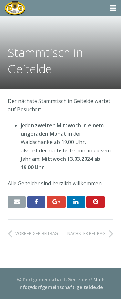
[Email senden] (17, 202)
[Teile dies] (36, 202)
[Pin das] (95, 202)
